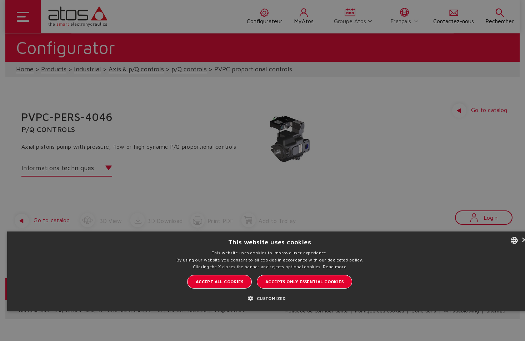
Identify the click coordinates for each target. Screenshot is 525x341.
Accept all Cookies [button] (219, 281)
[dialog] (262, 170)
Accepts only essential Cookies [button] (304, 281)
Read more (334, 266)
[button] (269, 298)
